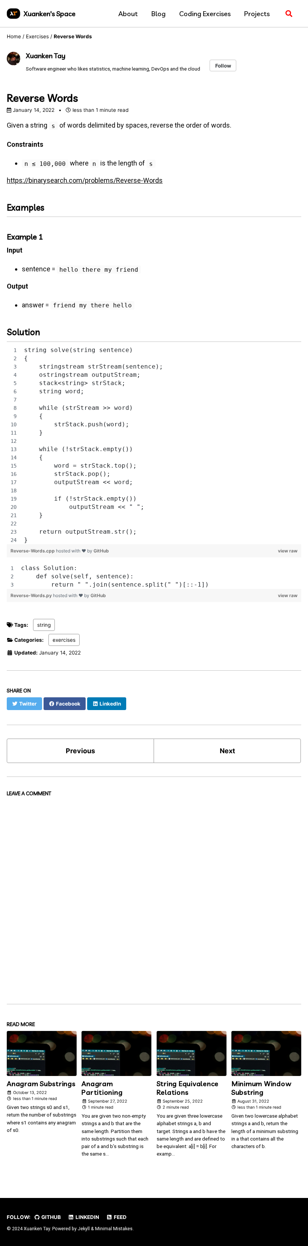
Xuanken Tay (45, 55)
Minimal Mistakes (114, 1228)
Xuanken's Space (49, 13)
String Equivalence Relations (188, 1088)
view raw (287, 551)
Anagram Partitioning (102, 1088)
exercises (64, 640)
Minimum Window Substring (261, 1088)
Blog (158, 13)
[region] (154, 445)
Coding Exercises (205, 13)
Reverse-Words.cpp (33, 551)
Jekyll (84, 1228)
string (44, 625)
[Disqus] (154, 894)
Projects (257, 13)
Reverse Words (42, 97)
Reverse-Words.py (32, 595)
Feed (120, 1217)
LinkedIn (86, 1217)
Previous (80, 751)
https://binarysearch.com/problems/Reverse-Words (85, 180)
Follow (223, 66)
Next (227, 751)
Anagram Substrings (41, 1083)
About (128, 13)
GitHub (101, 551)
